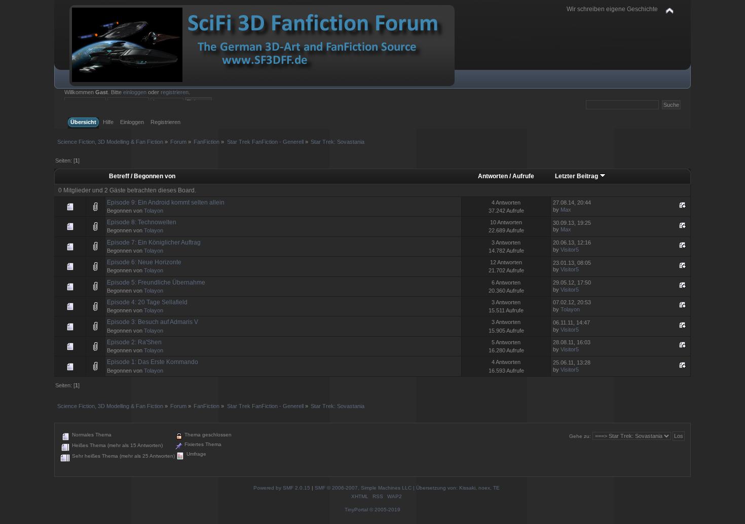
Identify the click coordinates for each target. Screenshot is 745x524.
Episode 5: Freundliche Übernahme (156, 282)
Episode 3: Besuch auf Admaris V (152, 322)
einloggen (134, 92)
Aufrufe (523, 176)
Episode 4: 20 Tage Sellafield (147, 302)
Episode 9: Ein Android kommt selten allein (166, 202)
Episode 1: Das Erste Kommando (152, 362)
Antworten (493, 176)
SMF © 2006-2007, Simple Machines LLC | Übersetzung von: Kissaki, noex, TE (407, 488)
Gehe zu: (580, 436)
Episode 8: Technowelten (141, 222)
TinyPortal (356, 509)
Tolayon (153, 211)
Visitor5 (570, 250)
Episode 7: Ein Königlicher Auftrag (154, 242)
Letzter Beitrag (577, 176)
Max (566, 210)
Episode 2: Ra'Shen (134, 342)
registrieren (175, 92)
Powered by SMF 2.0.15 (281, 488)
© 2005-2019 (384, 509)
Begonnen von (154, 176)
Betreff (119, 176)
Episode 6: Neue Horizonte (144, 262)
